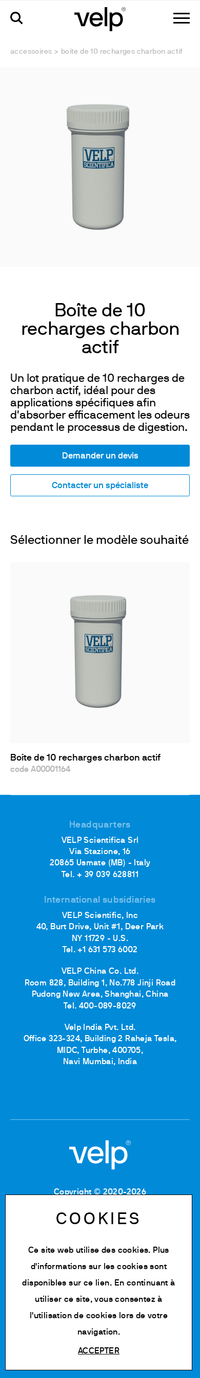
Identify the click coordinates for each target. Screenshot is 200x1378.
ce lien (97, 1283)
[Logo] (100, 18)
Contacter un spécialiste (100, 486)
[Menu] (181, 18)
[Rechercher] (16, 18)
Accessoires (31, 52)
